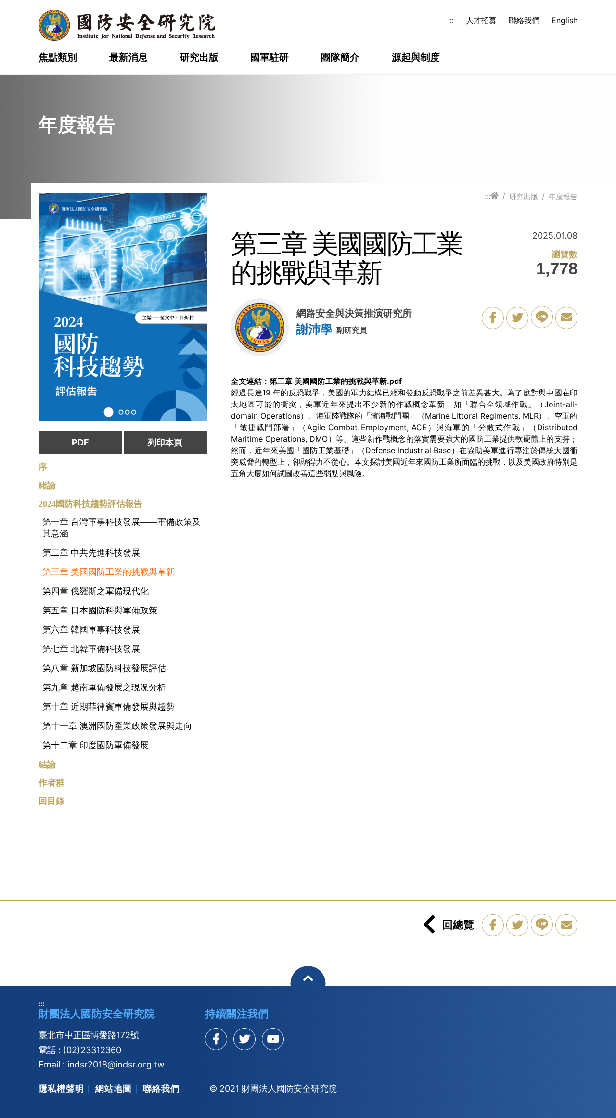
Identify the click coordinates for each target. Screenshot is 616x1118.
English (565, 20)
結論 (47, 764)
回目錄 (51, 801)
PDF (80, 442)
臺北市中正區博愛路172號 (88, 1035)
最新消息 (128, 57)
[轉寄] (566, 318)
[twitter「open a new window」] (517, 318)
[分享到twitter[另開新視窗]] (244, 1039)
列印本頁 (165, 442)
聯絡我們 (524, 20)
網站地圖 (113, 1088)
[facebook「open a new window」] (493, 318)
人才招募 (481, 20)
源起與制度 (416, 57)
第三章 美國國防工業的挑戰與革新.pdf (336, 381)
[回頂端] (308, 983)
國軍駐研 (269, 57)
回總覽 (458, 924)
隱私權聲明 (61, 1088)
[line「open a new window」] (542, 317)
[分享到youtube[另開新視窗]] (273, 1039)
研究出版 (199, 57)
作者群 (51, 783)
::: (451, 20)
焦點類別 (57, 57)
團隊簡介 (340, 57)
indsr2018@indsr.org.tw (116, 1064)
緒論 (47, 485)
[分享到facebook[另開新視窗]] (216, 1039)
